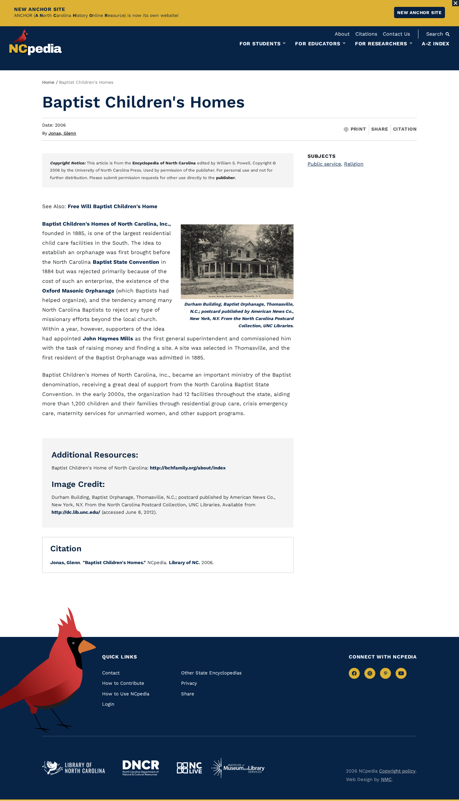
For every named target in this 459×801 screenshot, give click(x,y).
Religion (353, 164)
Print (358, 129)
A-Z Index (436, 44)
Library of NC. (184, 562)
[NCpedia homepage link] (35, 42)
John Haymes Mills (108, 338)
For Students (260, 44)
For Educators (317, 44)
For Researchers (381, 44)
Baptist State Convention (126, 262)
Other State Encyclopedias (211, 673)
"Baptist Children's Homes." (114, 562)
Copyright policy (397, 771)
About (342, 34)
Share (379, 129)
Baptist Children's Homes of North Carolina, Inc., (106, 224)
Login (108, 704)
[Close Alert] (455, 3)
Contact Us (396, 34)
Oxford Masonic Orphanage (78, 291)
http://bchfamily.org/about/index (188, 468)
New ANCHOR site (419, 12)
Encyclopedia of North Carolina (164, 163)
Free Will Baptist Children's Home (112, 206)
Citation (405, 129)
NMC (386, 779)
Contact (111, 673)
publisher (225, 177)
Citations (366, 34)
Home (48, 82)
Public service (325, 164)
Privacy (189, 683)
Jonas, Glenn (62, 133)
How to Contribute (123, 683)
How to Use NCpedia (125, 694)
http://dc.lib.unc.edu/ (76, 512)
